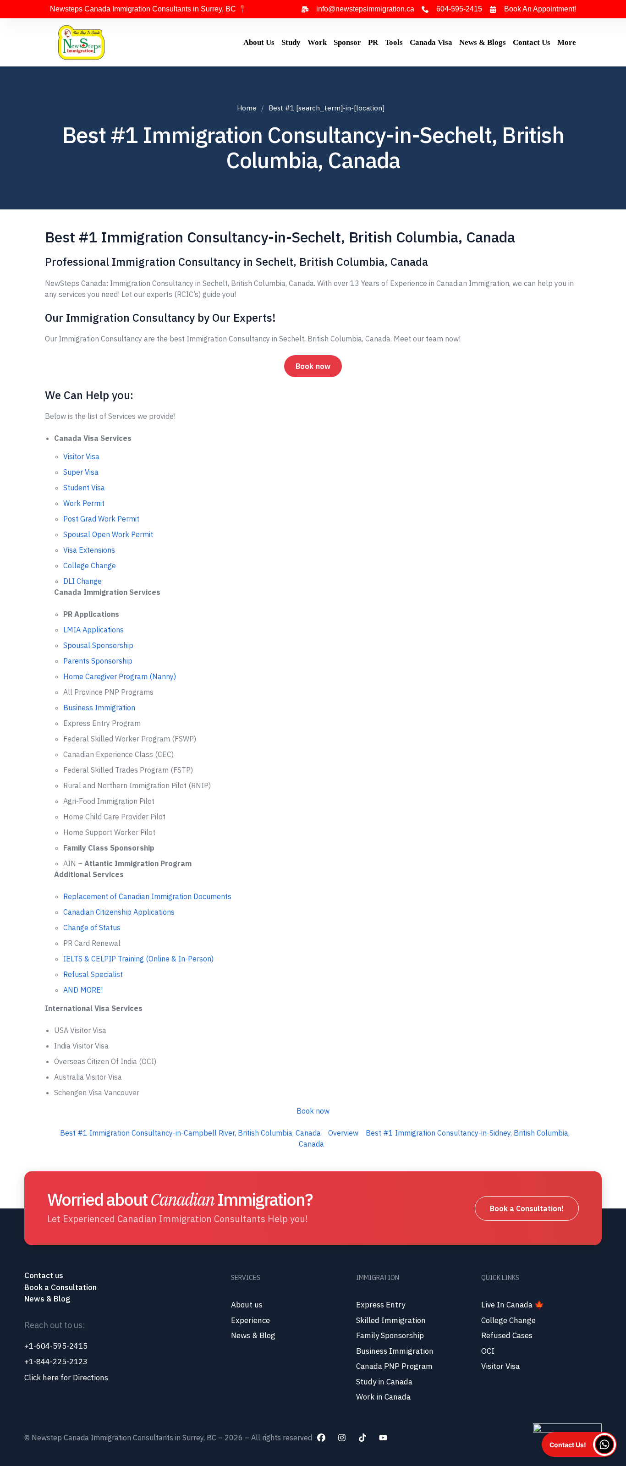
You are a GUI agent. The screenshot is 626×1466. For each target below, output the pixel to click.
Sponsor (347, 42)
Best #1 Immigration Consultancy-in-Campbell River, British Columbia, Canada (190, 1132)
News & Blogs (482, 42)
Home (247, 108)
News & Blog (47, 1299)
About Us (259, 42)
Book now (313, 366)
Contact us (44, 1275)
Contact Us (531, 42)
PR (373, 42)
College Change (89, 565)
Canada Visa (431, 42)
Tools (394, 42)
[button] (579, 1444)
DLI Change (82, 581)
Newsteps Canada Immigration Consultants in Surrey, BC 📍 (148, 9)
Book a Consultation (60, 1287)
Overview (343, 1132)
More (566, 42)
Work (317, 42)
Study (291, 42)
